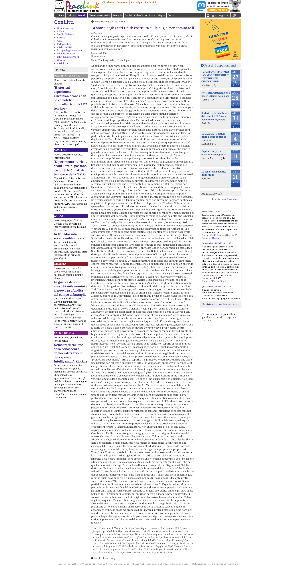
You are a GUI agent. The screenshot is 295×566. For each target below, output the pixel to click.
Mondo (82, 15)
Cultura (71, 15)
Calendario (140, 15)
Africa (60, 31)
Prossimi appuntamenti (220, 65)
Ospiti (128, 15)
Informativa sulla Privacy (157, 564)
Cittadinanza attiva (99, 15)
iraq (112, 558)
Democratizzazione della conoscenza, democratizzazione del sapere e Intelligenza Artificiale (70, 353)
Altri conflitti (64, 47)
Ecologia (117, 15)
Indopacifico (64, 43)
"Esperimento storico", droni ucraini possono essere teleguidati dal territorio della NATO (70, 168)
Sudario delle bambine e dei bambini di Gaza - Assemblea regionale (215, 116)
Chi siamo (108, 2)
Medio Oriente (65, 34)
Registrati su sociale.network (220, 304)
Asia (59, 40)
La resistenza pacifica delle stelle (213, 173)
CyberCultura (64, 332)
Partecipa (136, 2)
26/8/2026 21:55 (223, 211)
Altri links (62, 63)
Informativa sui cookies (180, 564)
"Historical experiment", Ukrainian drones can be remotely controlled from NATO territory (70, 97)
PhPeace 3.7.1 (137, 564)
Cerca (171, 15)
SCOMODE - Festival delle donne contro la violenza (213, 137)
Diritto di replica (199, 564)
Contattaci (122, 2)
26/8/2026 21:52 (223, 243)
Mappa (161, 15)
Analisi (124, 21)
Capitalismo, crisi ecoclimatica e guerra (213, 153)
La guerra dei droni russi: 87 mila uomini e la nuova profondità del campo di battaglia (70, 288)
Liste (152, 15)
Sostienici (150, 2)
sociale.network (211, 193)
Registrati (224, 15)
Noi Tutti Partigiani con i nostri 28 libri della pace (215, 94)
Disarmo (60, 263)
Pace (61, 15)
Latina (58, 215)
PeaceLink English (67, 75)
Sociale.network (66, 53)
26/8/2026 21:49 (223, 286)
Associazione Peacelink (225, 199)
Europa (61, 37)
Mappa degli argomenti (70, 50)
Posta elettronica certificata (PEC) (223, 564)
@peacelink (207, 211)
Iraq (116, 21)
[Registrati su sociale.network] (218, 11)
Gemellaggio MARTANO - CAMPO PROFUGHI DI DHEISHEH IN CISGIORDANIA (215, 76)
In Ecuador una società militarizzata (69, 236)
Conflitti (64, 22)
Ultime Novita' (65, 27)
